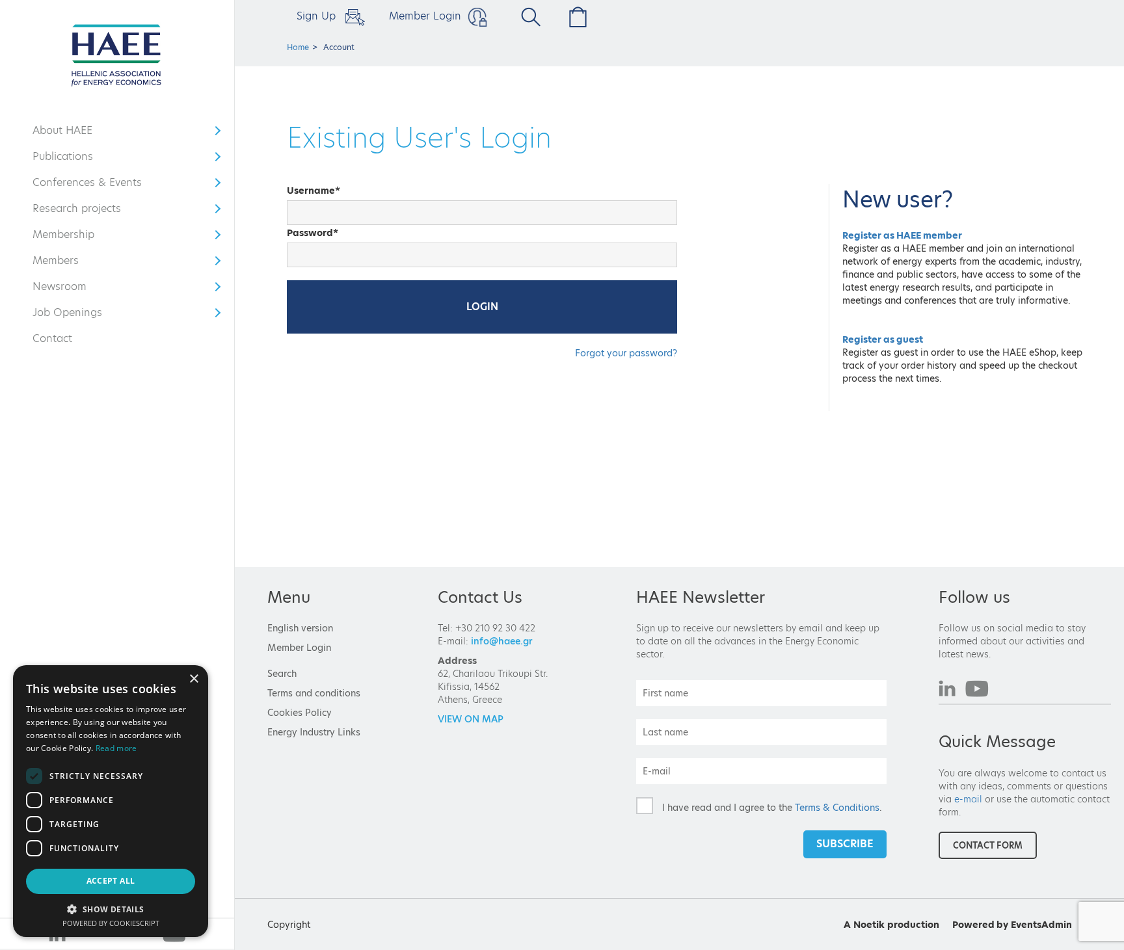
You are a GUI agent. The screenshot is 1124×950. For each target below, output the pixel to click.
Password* (312, 232)
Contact (52, 338)
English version (300, 628)
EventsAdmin (1041, 924)
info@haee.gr (502, 641)
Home (298, 47)
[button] (110, 909)
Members (71, 263)
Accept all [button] (111, 880)
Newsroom (71, 289)
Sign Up (318, 15)
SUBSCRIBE (845, 843)
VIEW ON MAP (470, 719)
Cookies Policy (299, 712)
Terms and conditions (313, 693)
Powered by (980, 924)
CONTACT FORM (988, 845)
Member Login (425, 15)
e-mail (968, 799)
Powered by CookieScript (110, 923)
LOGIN (482, 306)
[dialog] (110, 801)
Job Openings (71, 315)
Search (282, 673)
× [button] (193, 679)
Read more (116, 748)
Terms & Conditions (837, 807)
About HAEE (71, 133)
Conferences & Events (87, 185)
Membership (71, 237)
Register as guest (882, 339)
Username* (313, 190)
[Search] (526, 17)
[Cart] (575, 17)
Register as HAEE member (902, 235)
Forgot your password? (626, 353)
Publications (71, 159)
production (913, 924)
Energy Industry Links (313, 732)
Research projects (77, 211)
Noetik (869, 924)
